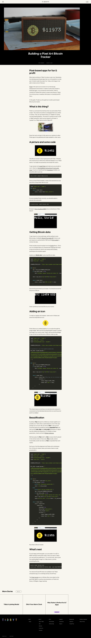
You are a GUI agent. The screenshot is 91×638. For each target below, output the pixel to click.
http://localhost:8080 (40, 209)
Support (60, 623)
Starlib (52, 245)
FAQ (39, 623)
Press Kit (40, 630)
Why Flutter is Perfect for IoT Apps (56, 604)
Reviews (40, 625)
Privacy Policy (4, 636)
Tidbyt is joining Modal (11, 604)
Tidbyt (30, 621)
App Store (71, 621)
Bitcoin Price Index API (47, 238)
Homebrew (50, 170)
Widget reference (49, 433)
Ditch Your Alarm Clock (34, 604)
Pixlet (30, 86)
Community (61, 621)
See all (18, 591)
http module (55, 240)
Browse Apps (51, 621)
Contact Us (41, 628)
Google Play (72, 623)
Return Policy (82, 621)
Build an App (51, 623)
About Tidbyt (41, 621)
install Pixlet (42, 166)
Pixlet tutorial (35, 577)
